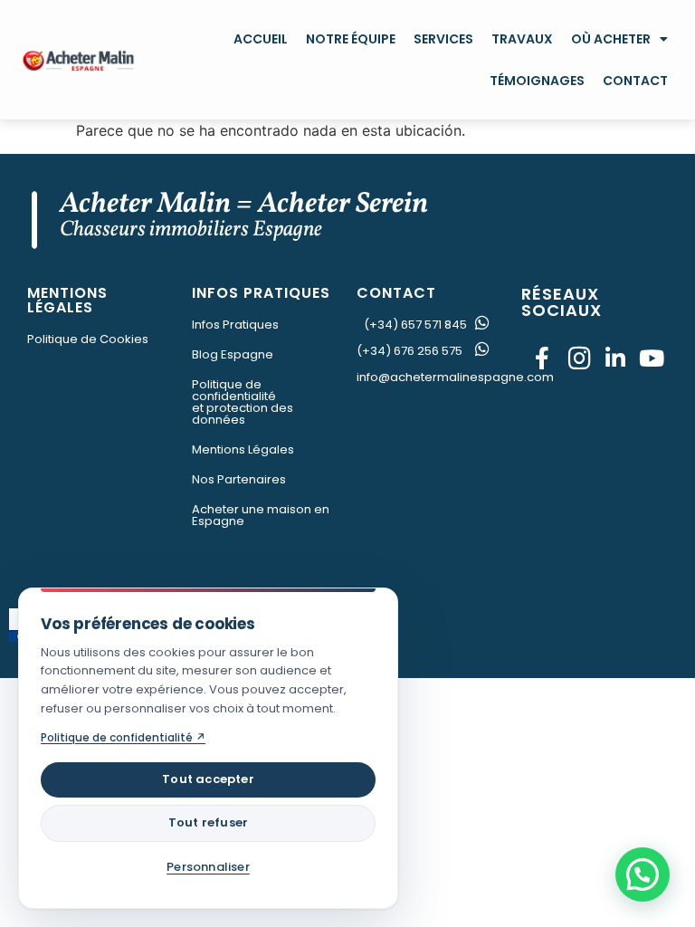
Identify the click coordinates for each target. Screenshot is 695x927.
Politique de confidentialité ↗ (123, 737)
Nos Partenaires (239, 479)
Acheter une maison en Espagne (260, 515)
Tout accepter (208, 779)
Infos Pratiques (235, 324)
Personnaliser (208, 866)
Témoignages (537, 81)
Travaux (522, 39)
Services (443, 39)
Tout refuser (208, 822)
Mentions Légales (243, 449)
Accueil (260, 39)
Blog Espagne (232, 354)
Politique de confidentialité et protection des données (242, 402)
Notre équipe (350, 39)
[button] (642, 874)
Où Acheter (611, 39)
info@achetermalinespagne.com (455, 377)
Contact (635, 81)
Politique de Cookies (87, 339)
